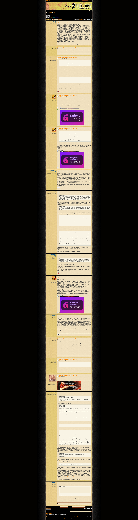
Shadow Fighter (54, 21)
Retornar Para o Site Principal (48, 0)
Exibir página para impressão (89, 10)
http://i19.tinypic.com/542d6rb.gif (69, 476)
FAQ (47, 12)
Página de (81, 19)
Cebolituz (60, 376)
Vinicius (60, 58)
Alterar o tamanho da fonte (91, 10)
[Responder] (48, 509)
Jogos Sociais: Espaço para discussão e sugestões (58, 14)
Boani (59, 172)
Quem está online (49, 513)
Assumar (51, 17)
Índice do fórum (49, 516)
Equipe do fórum (69, 516)
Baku (59, 339)
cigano (54, 17)
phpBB (65, 518)
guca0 (59, 360)
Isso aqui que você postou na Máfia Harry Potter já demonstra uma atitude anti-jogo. (70, 377)
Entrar (54, 12)
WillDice (60, 96)
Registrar (50, 12)
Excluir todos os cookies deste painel (76, 516)
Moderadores (57, 17)
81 (91, 19)
